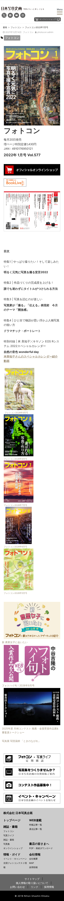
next (54, 210)
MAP (31, 863)
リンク (34, 886)
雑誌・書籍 (8, 839)
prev (9, 210)
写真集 (6, 844)
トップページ (11, 820)
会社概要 (33, 858)
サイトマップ (32, 878)
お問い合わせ (17, 886)
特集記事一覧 (35, 824)
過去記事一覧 (35, 829)
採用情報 (33, 867)
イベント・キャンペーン (15, 858)
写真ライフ (8, 835)
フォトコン (28, 32)
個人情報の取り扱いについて (32, 882)
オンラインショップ (13, 848)
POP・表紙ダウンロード (41, 848)
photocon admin (45, 32)
